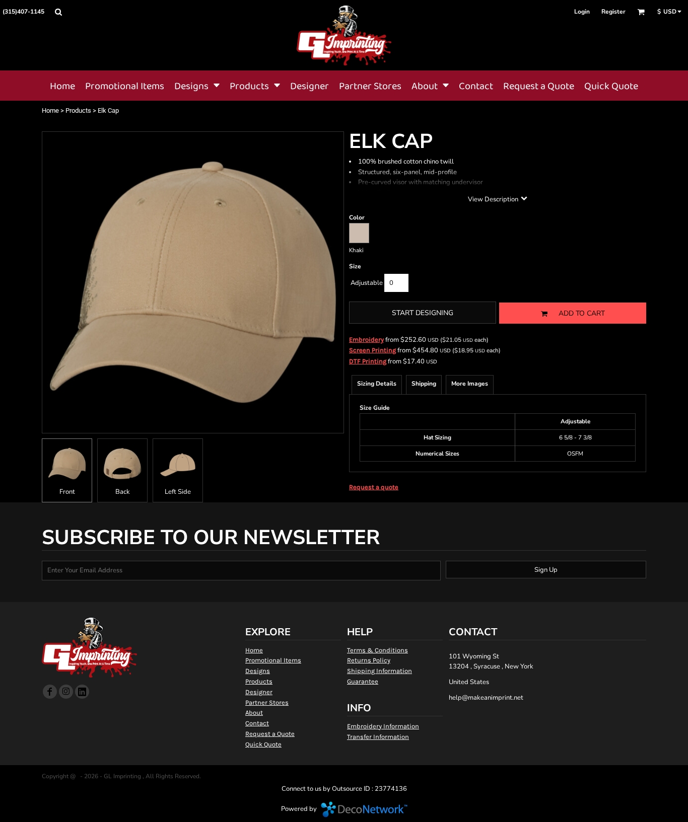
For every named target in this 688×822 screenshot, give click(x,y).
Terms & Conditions (377, 650)
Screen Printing (372, 350)
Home (50, 110)
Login (582, 12)
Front (67, 491)
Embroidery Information (383, 726)
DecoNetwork (364, 809)
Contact (257, 723)
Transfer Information (378, 736)
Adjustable (367, 282)
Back (122, 491)
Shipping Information (379, 671)
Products (78, 110)
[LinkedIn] (82, 692)
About (254, 712)
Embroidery (366, 339)
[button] (58, 12)
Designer (258, 692)
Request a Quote (270, 733)
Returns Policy (368, 660)
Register (613, 12)
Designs (257, 671)
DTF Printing (367, 361)
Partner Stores (267, 702)
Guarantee (362, 681)
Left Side (178, 491)
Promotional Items (273, 660)
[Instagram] (66, 692)
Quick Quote (263, 744)
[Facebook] (50, 692)
